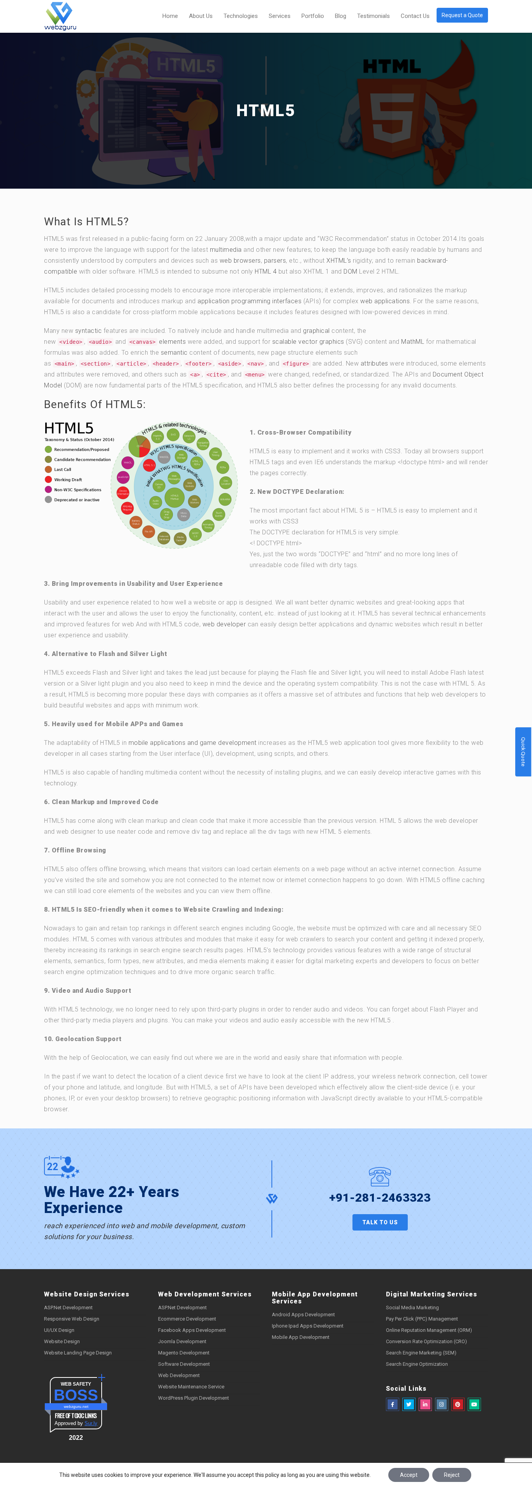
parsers (275, 260)
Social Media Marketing (412, 1307)
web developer (224, 624)
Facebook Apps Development (192, 1330)
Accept (408, 1475)
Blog (340, 15)
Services (280, 15)
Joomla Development (182, 1341)
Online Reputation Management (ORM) (429, 1330)
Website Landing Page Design (78, 1353)
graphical (316, 330)
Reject (452, 1475)
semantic (174, 352)
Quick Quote (523, 752)
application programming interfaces (249, 301)
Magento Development (184, 1353)
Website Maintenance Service (191, 1387)
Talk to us (380, 1222)
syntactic (88, 330)
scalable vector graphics (308, 341)
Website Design (62, 1341)
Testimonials (373, 15)
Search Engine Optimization (417, 1364)
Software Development (184, 1364)
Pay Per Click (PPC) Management (422, 1319)
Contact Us (415, 15)
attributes (374, 363)
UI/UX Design (59, 1330)
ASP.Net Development (68, 1307)
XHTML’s (338, 260)
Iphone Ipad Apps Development (308, 1326)
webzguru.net (76, 1406)
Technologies (241, 15)
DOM (351, 271)
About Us (201, 15)
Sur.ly (91, 1423)
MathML (412, 341)
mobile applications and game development (193, 742)
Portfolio (312, 15)
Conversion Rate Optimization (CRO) (426, 1341)
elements (172, 341)
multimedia (226, 249)
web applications (385, 301)
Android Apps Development (303, 1314)
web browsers (240, 260)
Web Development (179, 1375)
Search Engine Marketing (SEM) (421, 1353)
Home (170, 15)
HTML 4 (266, 271)
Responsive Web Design (71, 1319)
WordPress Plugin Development (193, 1398)
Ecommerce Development (187, 1319)
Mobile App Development (300, 1337)
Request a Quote (462, 15)
